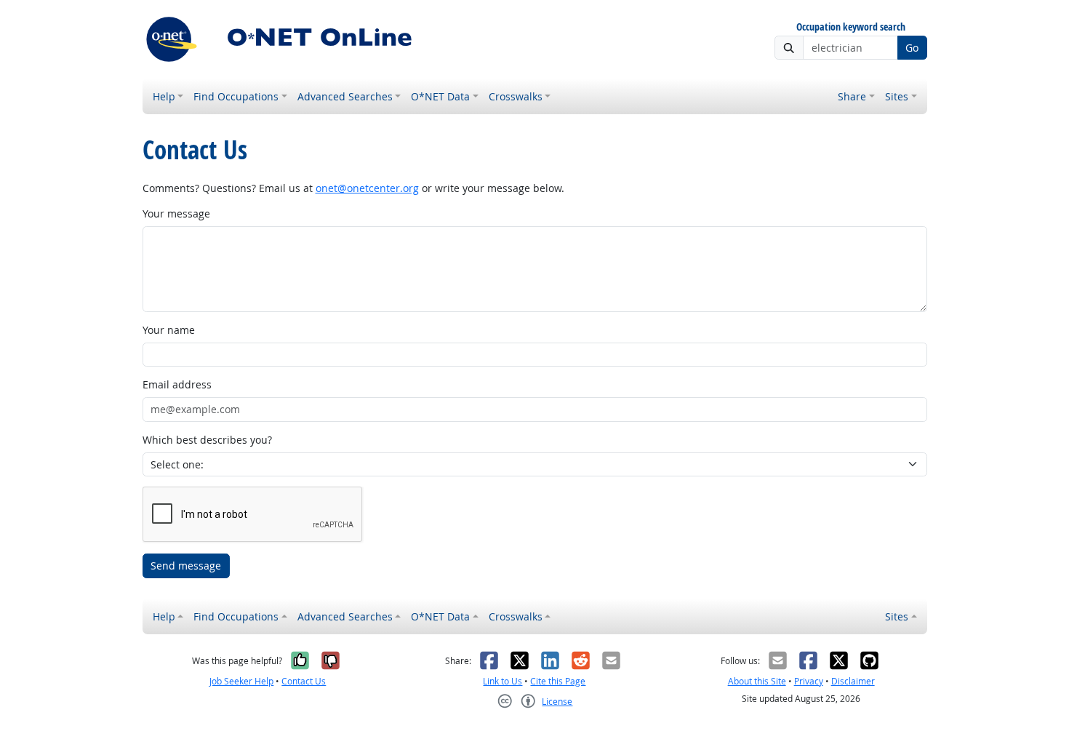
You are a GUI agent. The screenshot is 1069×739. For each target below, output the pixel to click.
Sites (896, 96)
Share (852, 96)
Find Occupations (236, 96)
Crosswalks (515, 96)
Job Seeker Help (241, 681)
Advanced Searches (345, 96)
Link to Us (502, 681)
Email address (177, 384)
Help (164, 96)
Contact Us (303, 681)
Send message (186, 565)
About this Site (757, 681)
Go (911, 48)
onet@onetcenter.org (367, 188)
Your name (169, 330)
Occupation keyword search (850, 27)
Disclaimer (853, 681)
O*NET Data (440, 96)
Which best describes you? (207, 440)
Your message (176, 213)
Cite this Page (557, 681)
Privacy (808, 681)
